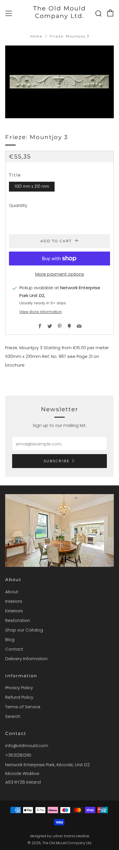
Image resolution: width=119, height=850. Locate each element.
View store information (40, 311)
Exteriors (14, 611)
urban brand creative (71, 835)
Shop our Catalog (24, 630)
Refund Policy (19, 697)
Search (12, 716)
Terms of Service (22, 707)
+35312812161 (18, 755)
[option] (59, 81)
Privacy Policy (19, 688)
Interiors (13, 601)
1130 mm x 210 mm (31, 186)
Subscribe (57, 461)
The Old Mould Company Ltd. (59, 12)
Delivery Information (26, 659)
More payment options (59, 274)
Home (36, 36)
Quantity (18, 205)
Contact (14, 649)
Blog (9, 639)
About (11, 592)
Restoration (17, 620)
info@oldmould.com (26, 745)
